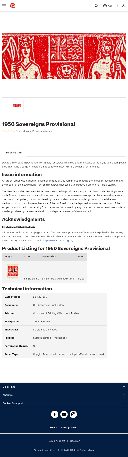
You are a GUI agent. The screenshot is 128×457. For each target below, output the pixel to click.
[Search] (96, 5)
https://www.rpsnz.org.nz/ (58, 240)
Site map (75, 440)
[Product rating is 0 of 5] (8, 131)
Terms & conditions (45, 450)
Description (14, 152)
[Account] (123, 5)
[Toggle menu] (4, 6)
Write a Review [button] (44, 131)
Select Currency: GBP (63, 427)
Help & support (56, 440)
